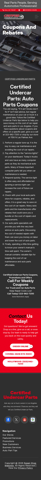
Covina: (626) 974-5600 (18, 354)
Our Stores (8, 435)
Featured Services (12, 438)
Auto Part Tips (10, 450)
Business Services (12, 447)
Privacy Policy (25, 468)
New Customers (11, 444)
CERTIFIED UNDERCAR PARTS (20, 79)
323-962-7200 (12, 134)
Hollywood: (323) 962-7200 (20, 362)
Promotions (8, 441)
